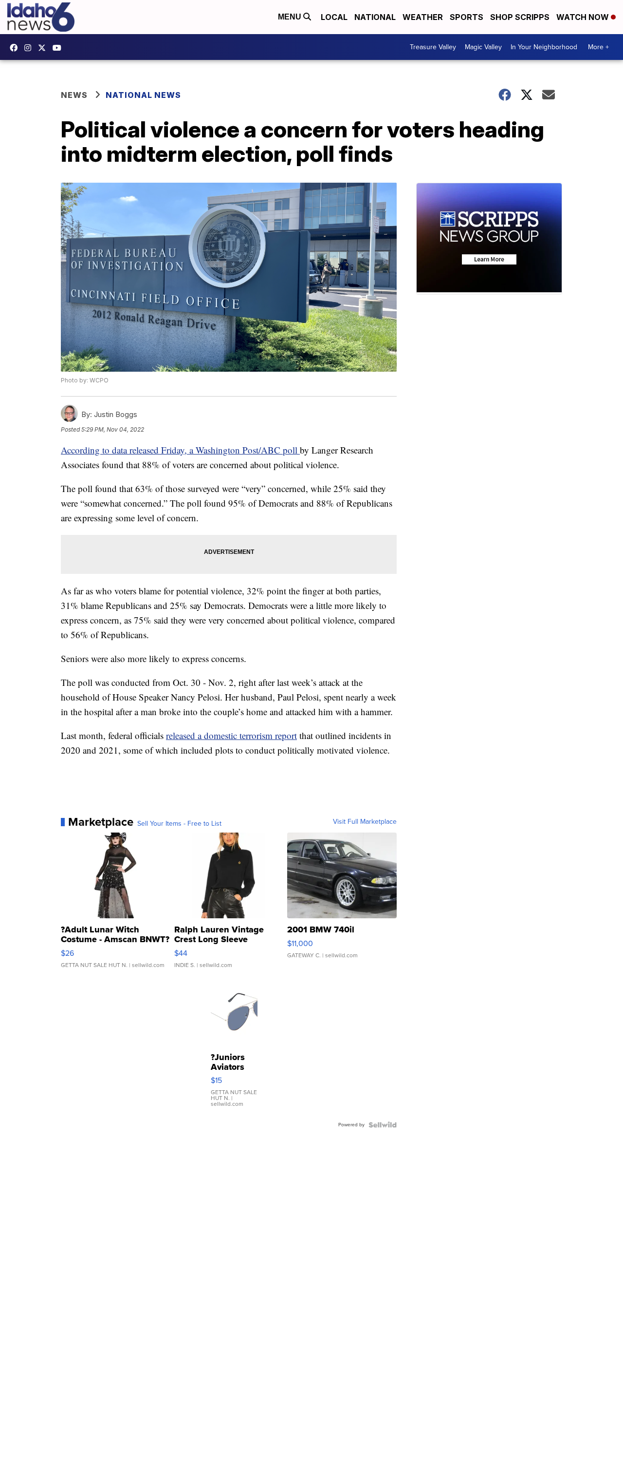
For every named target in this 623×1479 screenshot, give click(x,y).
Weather (423, 17)
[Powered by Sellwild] (382, 1124)
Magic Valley (483, 47)
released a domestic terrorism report (231, 735)
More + (598, 47)
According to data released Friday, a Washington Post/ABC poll (180, 450)
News (74, 95)
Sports (466, 17)
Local (334, 17)
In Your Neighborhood (544, 47)
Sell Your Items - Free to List (179, 823)
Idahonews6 (16, 48)
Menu (290, 17)
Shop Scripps (520, 17)
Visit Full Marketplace (365, 821)
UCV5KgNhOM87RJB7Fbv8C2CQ (59, 48)
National (375, 17)
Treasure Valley (433, 47)
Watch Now (583, 17)
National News (143, 95)
